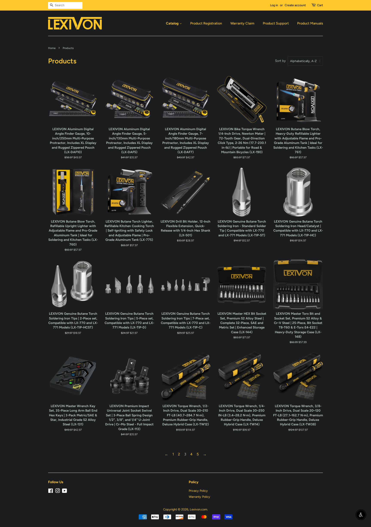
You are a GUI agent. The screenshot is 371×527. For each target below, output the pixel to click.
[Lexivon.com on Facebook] (50, 491)
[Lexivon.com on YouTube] (64, 491)
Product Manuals (310, 23)
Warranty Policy (199, 497)
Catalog (172, 23)
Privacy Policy (198, 491)
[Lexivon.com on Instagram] (57, 491)
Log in (274, 5)
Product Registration (206, 23)
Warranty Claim (242, 23)
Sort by (280, 61)
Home (52, 48)
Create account (295, 5)
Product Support (276, 23)
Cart (320, 5)
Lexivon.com (198, 509)
